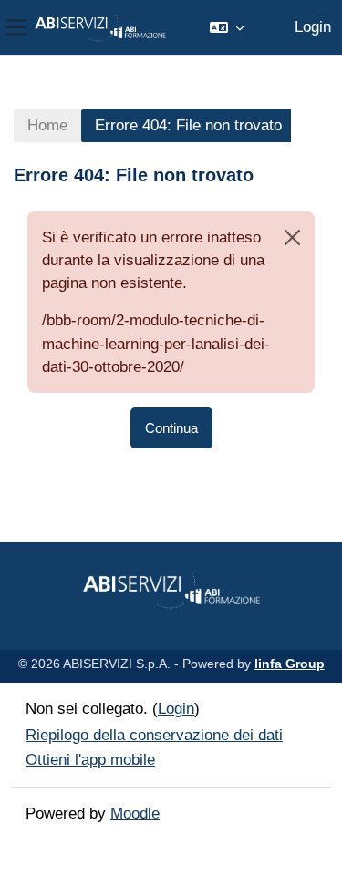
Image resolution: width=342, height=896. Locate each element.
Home (47, 125)
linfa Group (289, 663)
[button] (226, 27)
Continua (171, 428)
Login (313, 27)
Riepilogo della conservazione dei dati (154, 735)
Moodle (135, 813)
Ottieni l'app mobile (90, 759)
